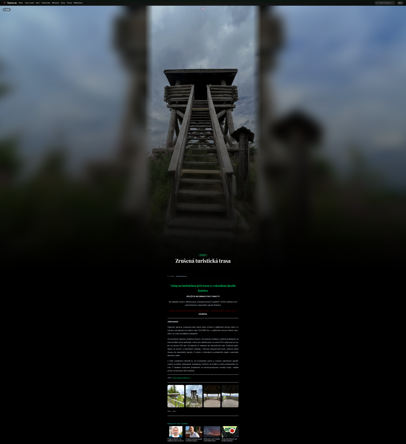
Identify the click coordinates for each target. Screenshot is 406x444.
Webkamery (78, 3)
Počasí (69, 3)
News (21, 3)
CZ (400, 3)
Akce (38, 3)
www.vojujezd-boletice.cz (181, 378)
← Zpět (6, 10)
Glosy (63, 3)
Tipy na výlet (29, 3)
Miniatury (55, 3)
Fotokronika (45, 3)
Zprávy (203, 255)
